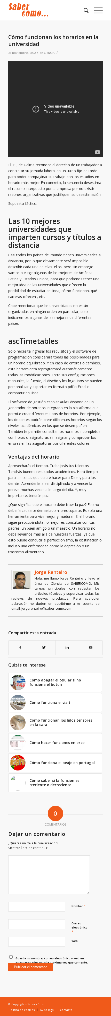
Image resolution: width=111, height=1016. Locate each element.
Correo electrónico (80, 927)
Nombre (79, 906)
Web (75, 941)
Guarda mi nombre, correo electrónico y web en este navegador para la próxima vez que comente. (51, 960)
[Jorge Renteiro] (21, 588)
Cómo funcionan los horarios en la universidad (53, 40)
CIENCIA (49, 53)
